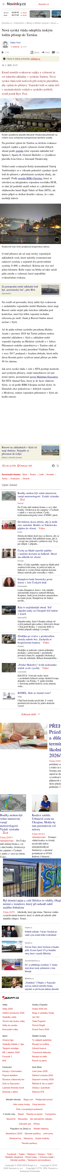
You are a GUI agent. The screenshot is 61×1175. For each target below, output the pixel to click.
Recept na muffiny (40, 1044)
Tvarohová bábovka (41, 1052)
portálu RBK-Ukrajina (30, 178)
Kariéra (41, 1154)
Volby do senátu (9, 1025)
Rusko (33, 474)
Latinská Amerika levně (13, 1088)
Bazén (21, 1114)
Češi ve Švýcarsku (11, 1083)
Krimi (20, 532)
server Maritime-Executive (44, 376)
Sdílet (47, 52)
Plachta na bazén (34, 1114)
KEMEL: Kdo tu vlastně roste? (34, 693)
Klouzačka (23, 1119)
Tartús (5, 478)
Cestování (22, 672)
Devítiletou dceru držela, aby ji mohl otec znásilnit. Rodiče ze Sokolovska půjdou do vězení (37, 525)
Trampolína (50, 1114)
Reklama (31, 1154)
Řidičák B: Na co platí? (42, 1083)
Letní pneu (48, 1133)
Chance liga (7, 1040)
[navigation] (3, 4)
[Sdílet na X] (57, 465)
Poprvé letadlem (10, 1075)
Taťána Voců (15, 42)
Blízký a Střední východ (12, 458)
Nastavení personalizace (39, 1160)
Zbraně (26, 478)
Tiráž (49, 1154)
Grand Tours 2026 (40, 1029)
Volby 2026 (7, 1009)
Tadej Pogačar (39, 1021)
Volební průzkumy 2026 (13, 1013)
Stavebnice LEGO (14, 1133)
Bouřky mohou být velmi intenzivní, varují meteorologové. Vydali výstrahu (38, 494)
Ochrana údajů (46, 1157)
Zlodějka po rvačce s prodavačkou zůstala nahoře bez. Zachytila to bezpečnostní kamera (36, 639)
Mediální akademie (14, 1157)
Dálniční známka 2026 (42, 1075)
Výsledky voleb (9, 1017)
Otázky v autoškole (41, 1088)
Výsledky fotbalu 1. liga (13, 1044)
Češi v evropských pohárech (29, 1109)
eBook (36, 52)
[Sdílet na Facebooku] (53, 465)
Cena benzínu (38, 1104)
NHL (4, 1060)
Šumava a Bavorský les (13, 1079)
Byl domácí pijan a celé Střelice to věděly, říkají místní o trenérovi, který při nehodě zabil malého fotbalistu (32, 903)
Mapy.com (28, 1099)
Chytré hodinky (42, 1138)
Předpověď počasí (44, 1099)
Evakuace (15, 478)
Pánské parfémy (29, 1143)
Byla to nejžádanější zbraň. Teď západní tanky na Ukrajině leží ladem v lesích (38, 610)
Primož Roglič (38, 1025)
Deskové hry (15, 1138)
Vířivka (36, 1124)
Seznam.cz (43, 4)
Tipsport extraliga (10, 1048)
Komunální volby (10, 1029)
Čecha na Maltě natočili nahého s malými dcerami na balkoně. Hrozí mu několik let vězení (37, 554)
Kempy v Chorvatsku (12, 1071)
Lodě (41, 474)
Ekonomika (22, 586)
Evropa (21, 561)
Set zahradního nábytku (41, 1119)
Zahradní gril (25, 1124)
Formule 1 (7, 1056)
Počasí (20, 503)
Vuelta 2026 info (39, 1009)
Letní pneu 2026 (40, 1071)
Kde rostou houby (21, 1104)
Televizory (28, 1138)
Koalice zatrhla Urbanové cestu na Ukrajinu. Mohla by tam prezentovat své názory (44, 822)
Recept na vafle (39, 1056)
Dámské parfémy (33, 1133)
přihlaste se (35, 58)
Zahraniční (6, 294)
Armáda (50, 474)
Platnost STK (38, 1092)
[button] (30, 115)
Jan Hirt (35, 1017)
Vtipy (20, 697)
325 (57, 52)
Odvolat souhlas (17, 1160)
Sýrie (24, 474)
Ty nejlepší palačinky (42, 1040)
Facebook (11, 1154)
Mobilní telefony (41, 1128)
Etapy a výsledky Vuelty (43, 1013)
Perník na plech (39, 1060)
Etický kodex (31, 1157)
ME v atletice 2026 (11, 1052)
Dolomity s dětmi (10, 1092)
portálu (19, 151)
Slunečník (11, 1119)
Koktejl (21, 646)
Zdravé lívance (39, 1048)
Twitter (22, 1154)
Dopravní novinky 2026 (43, 1079)
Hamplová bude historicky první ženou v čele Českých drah (35, 580)
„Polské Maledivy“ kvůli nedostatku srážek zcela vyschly (37, 666)
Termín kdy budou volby (13, 1021)
